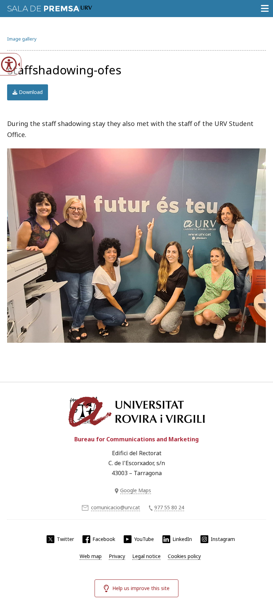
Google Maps (135, 490)
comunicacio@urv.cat (115, 507)
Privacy (117, 556)
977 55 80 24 (169, 507)
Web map (91, 556)
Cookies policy (184, 556)
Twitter (65, 539)
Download (30, 92)
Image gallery (22, 39)
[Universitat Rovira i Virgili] (136, 411)
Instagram (223, 539)
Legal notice (146, 556)
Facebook (103, 539)
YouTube (144, 539)
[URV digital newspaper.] (49, 7)
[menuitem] (91, 556)
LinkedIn (182, 539)
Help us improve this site (141, 588)
